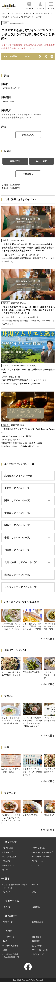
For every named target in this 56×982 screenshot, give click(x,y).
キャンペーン (9, 865)
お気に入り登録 (10, 56)
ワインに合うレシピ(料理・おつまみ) (15, 886)
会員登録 (36, 907)
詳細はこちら (28, 134)
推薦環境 (36, 941)
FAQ (5, 941)
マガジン (7, 861)
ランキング (8, 852)
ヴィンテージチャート (41, 857)
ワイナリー (8, 892)
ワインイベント (38, 861)
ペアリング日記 (38, 848)
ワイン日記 (8, 848)
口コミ (28, 56)
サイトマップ (37, 954)
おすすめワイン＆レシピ (42, 852)
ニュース (36, 865)
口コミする (15, 161)
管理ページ (8, 922)
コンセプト (36, 937)
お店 (34, 892)
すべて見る (49, 638)
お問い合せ (36, 946)
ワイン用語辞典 (9, 857)
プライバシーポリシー (41, 950)
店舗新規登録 (37, 922)
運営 (5, 950)
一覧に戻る (28, 174)
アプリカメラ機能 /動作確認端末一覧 (11, 955)
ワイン (35, 885)
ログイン (7, 907)
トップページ (9, 937)
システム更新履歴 (10, 946)
